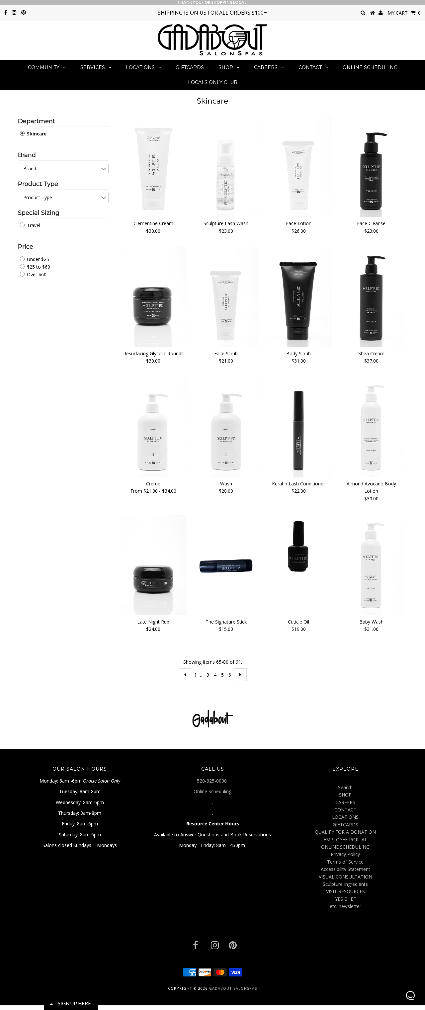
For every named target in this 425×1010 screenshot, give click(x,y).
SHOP (225, 67)
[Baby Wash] (371, 565)
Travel (33, 225)
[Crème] (153, 427)
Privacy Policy (345, 854)
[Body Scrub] (298, 297)
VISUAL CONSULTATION (345, 877)
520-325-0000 (212, 781)
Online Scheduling (212, 791)
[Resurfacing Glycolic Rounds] (153, 297)
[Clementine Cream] (153, 167)
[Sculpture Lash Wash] (226, 167)
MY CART (404, 13)
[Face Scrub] (226, 297)
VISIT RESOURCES (345, 891)
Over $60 (36, 274)
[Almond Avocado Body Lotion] (371, 427)
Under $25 (37, 259)
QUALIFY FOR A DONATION (345, 832)
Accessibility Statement (345, 869)
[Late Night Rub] (153, 565)
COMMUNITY (43, 67)
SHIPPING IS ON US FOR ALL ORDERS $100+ (212, 12)
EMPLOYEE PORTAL (345, 839)
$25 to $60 (38, 267)
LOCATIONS (140, 67)
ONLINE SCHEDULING (370, 67)
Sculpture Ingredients (345, 884)
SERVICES (92, 67)
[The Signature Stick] (226, 565)
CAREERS (266, 67)
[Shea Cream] (371, 297)
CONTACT (310, 67)
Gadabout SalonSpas (233, 988)
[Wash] (226, 427)
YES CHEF (345, 899)
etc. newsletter (345, 906)
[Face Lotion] (298, 167)
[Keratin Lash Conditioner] (298, 427)
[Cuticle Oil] (298, 548)
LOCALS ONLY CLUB (212, 82)
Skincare (36, 133)
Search (345, 787)
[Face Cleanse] (371, 167)
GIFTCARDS (190, 67)
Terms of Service (345, 862)
